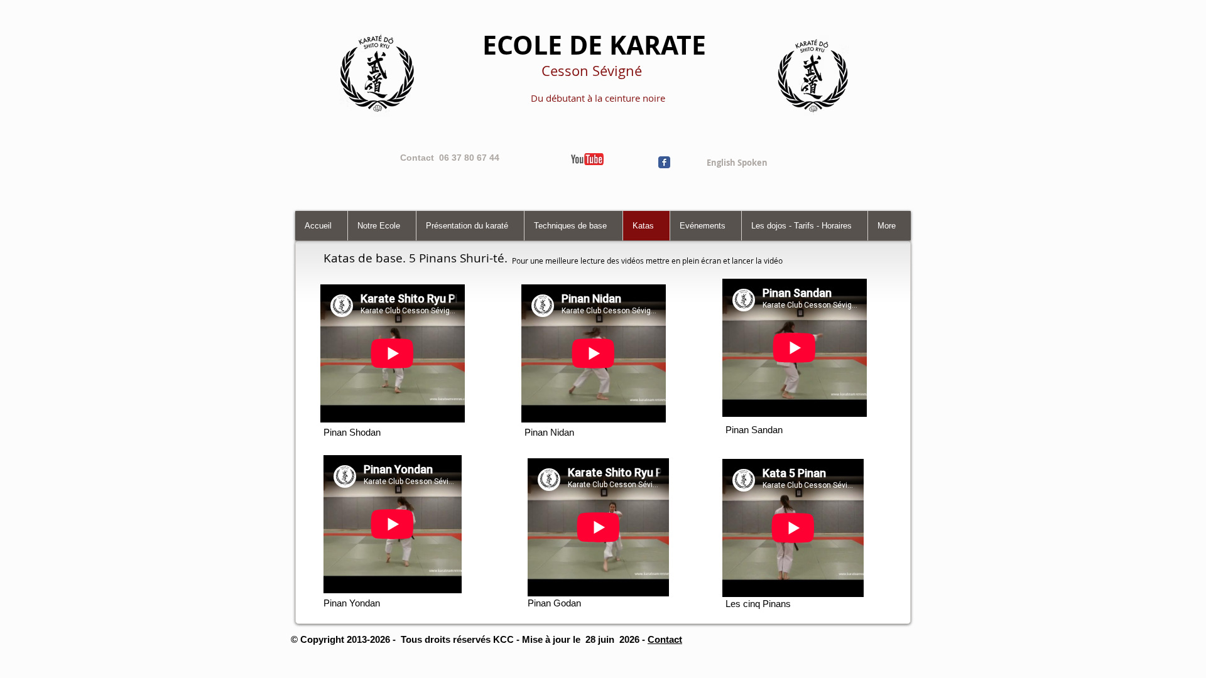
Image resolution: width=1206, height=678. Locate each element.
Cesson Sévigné (591, 71)
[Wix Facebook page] (664, 162)
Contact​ (665, 639)
